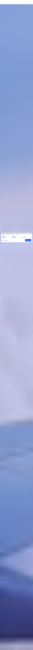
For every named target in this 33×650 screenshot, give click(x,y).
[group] (6, 237)
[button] (5, 236)
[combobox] (6, 237)
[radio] (4, 235)
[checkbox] (18, 235)
